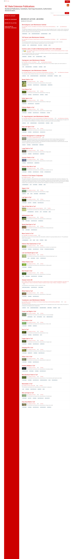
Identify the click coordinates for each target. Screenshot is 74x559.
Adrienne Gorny (30, 281)
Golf (44, 316)
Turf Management (25, 184)
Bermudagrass (24, 33)
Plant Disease (41, 287)
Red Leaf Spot (47, 398)
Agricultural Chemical (26, 287)
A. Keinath (40, 282)
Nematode (39, 389)
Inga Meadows (59, 281)
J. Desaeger (59, 282)
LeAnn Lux (42, 281)
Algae (31, 193)
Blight (38, 258)
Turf (29, 33)
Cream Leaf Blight (50, 316)
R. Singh (50, 282)
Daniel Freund (38, 137)
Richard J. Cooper (65, 50)
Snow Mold (49, 407)
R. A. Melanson (63, 282)
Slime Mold (35, 325)
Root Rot (36, 211)
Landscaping (24, 56)
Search (67, 13)
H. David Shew (35, 282)
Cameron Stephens (39, 208)
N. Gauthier (44, 282)
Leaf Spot (29, 202)
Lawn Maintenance (44, 33)
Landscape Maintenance (35, 33)
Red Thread (40, 276)
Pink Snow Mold (54, 380)
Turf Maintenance (39, 56)
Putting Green (39, 316)
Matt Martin (29, 51)
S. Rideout (54, 282)
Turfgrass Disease (35, 144)
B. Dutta (47, 282)
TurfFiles (41, 81)
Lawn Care (24, 45)
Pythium (48, 112)
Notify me (55, 15)
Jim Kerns (29, 26)
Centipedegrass (50, 75)
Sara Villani (65, 281)
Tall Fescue (40, 45)
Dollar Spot (37, 103)
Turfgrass (45, 45)
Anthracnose (41, 220)
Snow (49, 380)
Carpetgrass (50, 307)
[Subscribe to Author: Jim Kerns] (68, 5)
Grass (46, 240)
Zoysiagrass (35, 66)
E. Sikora (30, 282)
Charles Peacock (45, 26)
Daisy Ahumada (36, 281)
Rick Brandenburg (52, 26)
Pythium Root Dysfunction (49, 249)
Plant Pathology (36, 94)
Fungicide (23, 144)
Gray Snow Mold (43, 407)
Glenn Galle (33, 385)
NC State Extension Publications (20, 6)
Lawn (50, 33)
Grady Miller (25, 26)
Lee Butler (30, 81)
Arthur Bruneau (42, 50)
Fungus (46, 94)
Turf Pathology (43, 258)
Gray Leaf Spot (42, 132)
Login (67, 1)
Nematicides (41, 144)
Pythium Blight (42, 112)
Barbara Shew (46, 281)
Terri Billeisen (34, 26)
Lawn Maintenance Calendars (46, 62)
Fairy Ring (41, 94)
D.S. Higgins (25, 281)
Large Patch (42, 153)
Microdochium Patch (43, 380)
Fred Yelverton (39, 26)
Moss (37, 240)
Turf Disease (24, 94)
